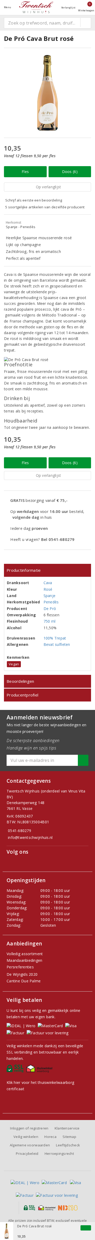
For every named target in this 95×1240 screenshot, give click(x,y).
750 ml (50, 621)
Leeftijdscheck (68, 1145)
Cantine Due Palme (24, 980)
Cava (48, 582)
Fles (25, 171)
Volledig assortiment (25, 953)
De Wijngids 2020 (22, 974)
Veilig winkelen (25, 1136)
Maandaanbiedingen (24, 960)
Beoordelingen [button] (20, 681)
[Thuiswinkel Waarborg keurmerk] (40, 1070)
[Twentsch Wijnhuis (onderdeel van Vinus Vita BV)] (36, 7)
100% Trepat (55, 638)
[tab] (47, 570)
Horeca (50, 1136)
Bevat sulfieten (57, 644)
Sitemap (69, 1136)
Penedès (51, 601)
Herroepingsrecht (59, 1153)
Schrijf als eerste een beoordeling (33, 200)
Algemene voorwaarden (30, 1145)
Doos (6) (70, 171)
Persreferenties (20, 966)
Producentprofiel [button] (22, 695)
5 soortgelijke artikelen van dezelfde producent (45, 207)
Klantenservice (67, 1128)
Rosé (48, 589)
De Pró (50, 608)
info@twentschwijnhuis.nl (30, 837)
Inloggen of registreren (29, 1128)
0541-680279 (19, 830)
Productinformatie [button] (24, 570)
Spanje (50, 595)
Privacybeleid (27, 1153)
